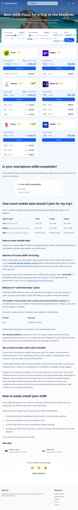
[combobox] (42, 3)
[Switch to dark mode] (69, 3)
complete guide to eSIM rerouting (39, 280)
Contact (57, 499)
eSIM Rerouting (59, 496)
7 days (21, 32)
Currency (55, 32)
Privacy (57, 504)
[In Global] (14, 109)
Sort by (55, 38)
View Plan (19, 68)
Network (66, 32)
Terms (56, 502)
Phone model (21, 189)
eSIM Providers (59, 494)
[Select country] (74, 3)
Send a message (39, 473)
